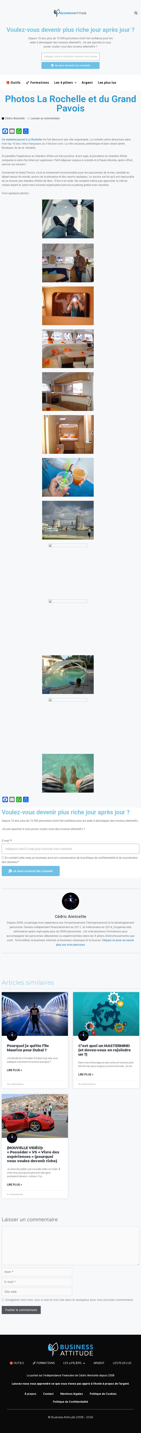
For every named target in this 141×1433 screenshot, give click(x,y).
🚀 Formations (37, 83)
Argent (87, 83)
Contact (48, 1393)
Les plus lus (107, 83)
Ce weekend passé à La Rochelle (22, 139)
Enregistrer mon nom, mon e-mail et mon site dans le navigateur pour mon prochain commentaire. (69, 1299)
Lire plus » (14, 1070)
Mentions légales (71, 1393)
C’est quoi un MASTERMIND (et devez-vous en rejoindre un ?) (104, 1050)
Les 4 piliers (63, 83)
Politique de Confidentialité (70, 1401)
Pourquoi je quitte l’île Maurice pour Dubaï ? (28, 1048)
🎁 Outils (13, 83)
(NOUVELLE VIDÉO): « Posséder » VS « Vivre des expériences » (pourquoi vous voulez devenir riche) (33, 1154)
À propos (30, 1393)
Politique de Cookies (103, 1393)
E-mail (6, 840)
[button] (136, 13)
